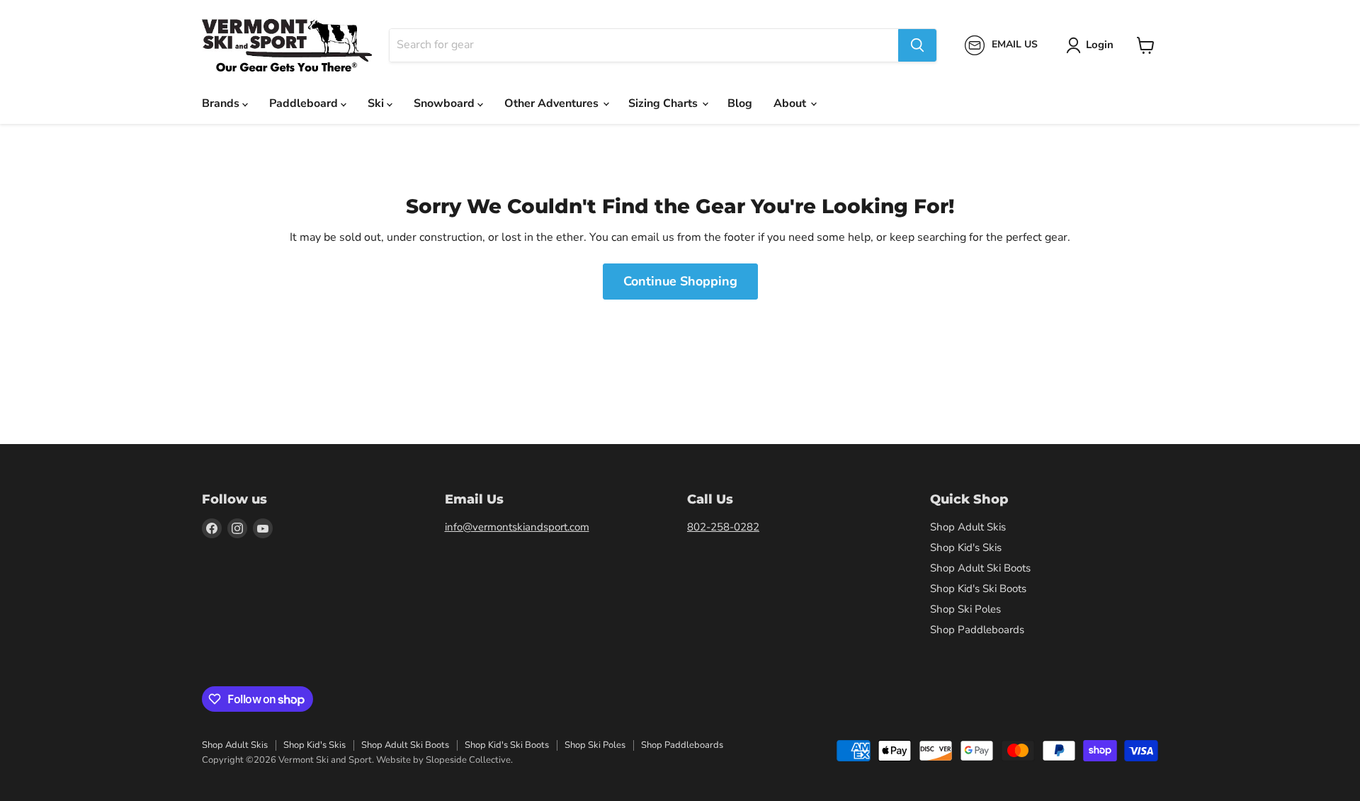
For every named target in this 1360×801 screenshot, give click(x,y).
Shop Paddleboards (977, 630)
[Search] (917, 45)
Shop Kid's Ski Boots (978, 588)
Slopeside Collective (468, 760)
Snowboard (445, 103)
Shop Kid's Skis (966, 547)
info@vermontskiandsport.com (517, 527)
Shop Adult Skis (968, 527)
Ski (377, 103)
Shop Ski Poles (965, 609)
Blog (739, 103)
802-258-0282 (723, 527)
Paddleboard (305, 103)
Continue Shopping (680, 281)
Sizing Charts (664, 103)
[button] (1092, 45)
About (791, 103)
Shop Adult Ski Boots (980, 568)
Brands (222, 103)
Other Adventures (552, 103)
